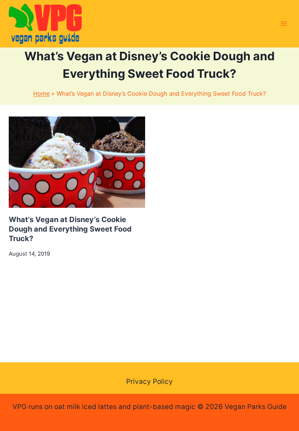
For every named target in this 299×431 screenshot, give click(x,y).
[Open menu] (283, 23)
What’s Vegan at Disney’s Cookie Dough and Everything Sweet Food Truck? (70, 229)
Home (41, 93)
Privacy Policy (149, 381)
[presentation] (77, 162)
